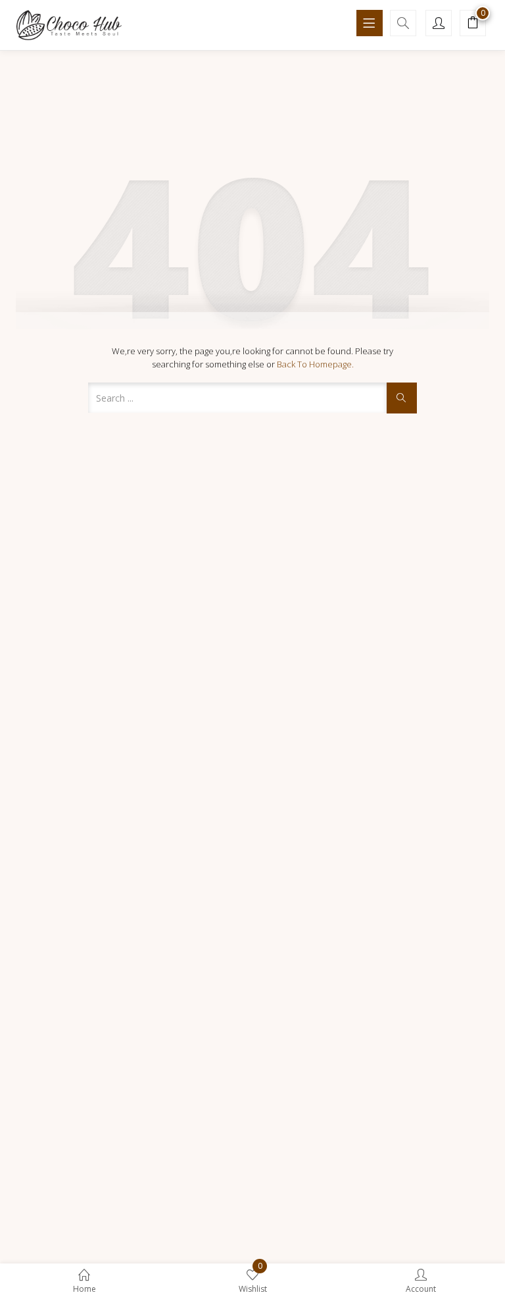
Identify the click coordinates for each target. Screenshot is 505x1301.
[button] (473, 24)
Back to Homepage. (315, 364)
